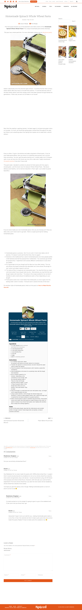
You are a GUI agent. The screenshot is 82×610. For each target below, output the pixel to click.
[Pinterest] (13, 1)
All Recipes (74, 6)
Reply (50, 456)
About (53, 1)
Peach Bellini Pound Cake (45, 419)
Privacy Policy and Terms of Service (15, 607)
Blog (50, 1)
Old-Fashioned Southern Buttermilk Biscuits (14, 420)
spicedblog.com (9, 447)
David (25, 19)
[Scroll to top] (78, 605)
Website (40, 575)
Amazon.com (32, 447)
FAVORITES (33, 1)
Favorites (66, 6)
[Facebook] (5, 1)
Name (6, 575)
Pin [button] (28, 328)
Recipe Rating (7, 548)
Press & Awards (59, 1)
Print (22, 328)
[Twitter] (7, 1)
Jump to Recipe (24, 23)
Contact (65, 1)
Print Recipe (34, 23)
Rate (34, 328)
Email (23, 575)
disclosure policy (47, 32)
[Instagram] (10, 1)
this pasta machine (9, 161)
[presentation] (62, 32)
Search (60, 18)
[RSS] (16, 1)
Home (47, 1)
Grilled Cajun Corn (72, 39)
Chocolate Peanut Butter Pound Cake (61, 62)
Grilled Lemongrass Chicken (72, 61)
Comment (7, 555)
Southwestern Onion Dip (62, 41)
